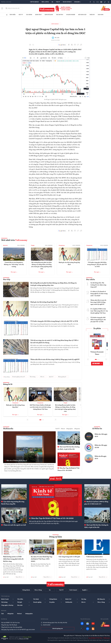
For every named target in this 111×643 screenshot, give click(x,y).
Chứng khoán (34, 1)
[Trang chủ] (7, 15)
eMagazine (77, 428)
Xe (52, 1)
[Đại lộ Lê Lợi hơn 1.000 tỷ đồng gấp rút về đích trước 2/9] (97, 492)
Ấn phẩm (97, 328)
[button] (55, 419)
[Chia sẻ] (81, 45)
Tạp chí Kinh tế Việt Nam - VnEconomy (99, 638)
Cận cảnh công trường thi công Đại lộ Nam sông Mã (12, 503)
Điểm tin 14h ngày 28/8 (101, 435)
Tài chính (29, 14)
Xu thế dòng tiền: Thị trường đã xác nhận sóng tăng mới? (98, 285)
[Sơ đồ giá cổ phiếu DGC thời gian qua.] (55, 57)
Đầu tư (21, 14)
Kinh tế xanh (49, 14)
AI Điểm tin (97, 429)
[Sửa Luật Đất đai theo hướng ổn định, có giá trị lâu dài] (97, 515)
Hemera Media (27, 637)
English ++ (77, 1)
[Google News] (108, 2)
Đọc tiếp (6, 279)
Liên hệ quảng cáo (57, 628)
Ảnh (2, 613)
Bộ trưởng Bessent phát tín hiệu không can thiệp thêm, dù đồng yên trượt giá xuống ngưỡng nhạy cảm (53, 284)
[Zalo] (97, 2)
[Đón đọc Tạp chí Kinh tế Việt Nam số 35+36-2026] (55, 500)
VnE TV (58, 1)
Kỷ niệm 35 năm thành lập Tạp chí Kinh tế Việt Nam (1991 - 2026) (41, 559)
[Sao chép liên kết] (78, 45)
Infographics (69, 428)
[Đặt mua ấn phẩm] (105, 8)
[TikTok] (105, 2)
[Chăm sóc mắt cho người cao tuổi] (14, 515)
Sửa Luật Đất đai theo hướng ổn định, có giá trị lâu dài (68, 448)
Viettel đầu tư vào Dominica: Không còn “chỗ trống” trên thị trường (14, 264)
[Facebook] (90, 2)
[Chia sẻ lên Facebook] (69, 45)
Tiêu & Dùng (45, 1)
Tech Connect (67, 1)
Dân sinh (100, 14)
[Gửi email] (75, 45)
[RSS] (93, 628)
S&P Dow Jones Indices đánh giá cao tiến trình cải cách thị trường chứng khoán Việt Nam (40, 407)
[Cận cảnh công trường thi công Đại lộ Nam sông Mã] (14, 492)
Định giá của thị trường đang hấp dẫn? (43, 302)
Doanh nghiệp (70, 14)
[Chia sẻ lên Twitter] (72, 45)
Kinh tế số (38, 14)
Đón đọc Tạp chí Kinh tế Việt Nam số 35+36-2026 (68, 469)
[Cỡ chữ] (33, 45)
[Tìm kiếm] (6, 8)
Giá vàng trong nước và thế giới (69, 557)
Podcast (63, 428)
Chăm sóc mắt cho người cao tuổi (14, 525)
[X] (94, 2)
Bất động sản (82, 14)
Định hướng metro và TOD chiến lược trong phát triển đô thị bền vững (13, 559)
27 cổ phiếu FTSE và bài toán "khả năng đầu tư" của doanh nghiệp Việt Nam (99, 311)
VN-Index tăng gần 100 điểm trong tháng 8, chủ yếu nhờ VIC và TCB (97, 264)
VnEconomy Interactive (94, 557)
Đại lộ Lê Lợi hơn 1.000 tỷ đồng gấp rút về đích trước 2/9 (96, 503)
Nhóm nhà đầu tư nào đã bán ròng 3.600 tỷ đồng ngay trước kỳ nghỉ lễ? (55, 359)
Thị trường (59, 14)
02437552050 (46, 625)
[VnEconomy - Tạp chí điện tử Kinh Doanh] (55, 584)
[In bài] (30, 45)
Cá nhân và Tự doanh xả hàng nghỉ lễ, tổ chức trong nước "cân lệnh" (98, 293)
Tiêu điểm (12, 14)
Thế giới (92, 14)
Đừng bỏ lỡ (7, 384)
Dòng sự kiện (55, 537)
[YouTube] (101, 2)
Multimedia (8, 429)
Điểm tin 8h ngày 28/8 (100, 457)
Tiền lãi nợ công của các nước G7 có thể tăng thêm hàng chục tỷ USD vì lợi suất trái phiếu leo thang (54, 341)
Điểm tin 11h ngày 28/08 (101, 446)
